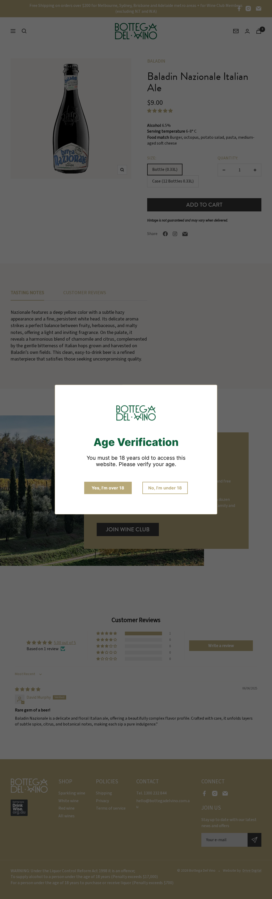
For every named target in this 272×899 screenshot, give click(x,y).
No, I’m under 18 (165, 487)
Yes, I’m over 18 (108, 487)
